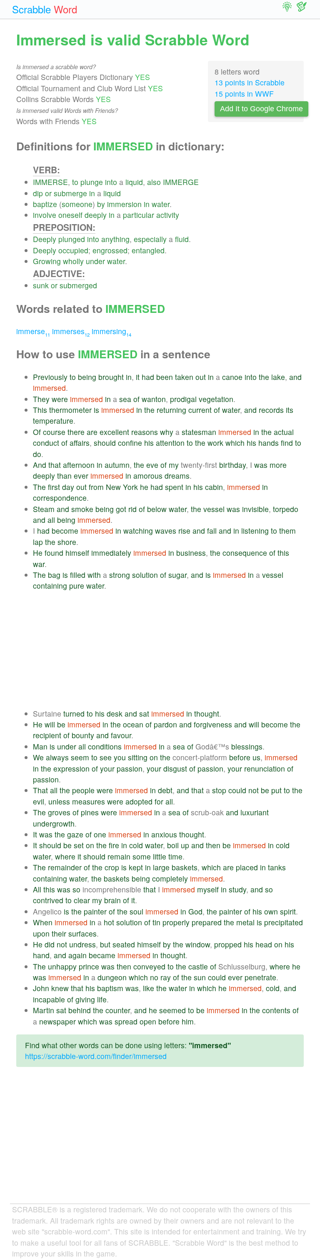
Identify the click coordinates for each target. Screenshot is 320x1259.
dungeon (112, 977)
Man (40, 746)
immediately (111, 552)
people (83, 790)
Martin (43, 1010)
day (68, 487)
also (154, 182)
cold (136, 845)
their (59, 933)
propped (228, 944)
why (166, 432)
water (161, 204)
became (102, 955)
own (271, 911)
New (113, 487)
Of (37, 432)
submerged (78, 285)
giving (85, 999)
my (174, 465)
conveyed (149, 966)
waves (165, 530)
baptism (110, 988)
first (54, 487)
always (57, 757)
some (141, 856)
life (102, 999)
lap (38, 542)
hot (109, 922)
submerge (70, 193)
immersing (111, 331)
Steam (44, 509)
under (95, 261)
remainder (65, 867)
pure (76, 585)
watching (138, 530)
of (136, 399)
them (287, 530)
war (39, 564)
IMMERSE (50, 182)
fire (114, 845)
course (54, 432)
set (79, 845)
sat (144, 713)
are (92, 432)
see (106, 757)
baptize (45, 204)
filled (77, 575)
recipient (47, 735)
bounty (83, 735)
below (157, 509)
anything (115, 239)
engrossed (110, 250)
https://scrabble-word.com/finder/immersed (96, 1056)
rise (184, 530)
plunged (71, 239)
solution (145, 575)
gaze (75, 834)
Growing (47, 261)
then (213, 845)
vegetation (216, 399)
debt (165, 790)
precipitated (283, 922)
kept (136, 867)
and (295, 377)
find (287, 442)
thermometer (70, 410)
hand (41, 955)
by (101, 204)
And (39, 465)
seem (80, 757)
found (54, 552)
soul (136, 911)
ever (81, 475)
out (200, 377)
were (60, 399)
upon (41, 933)
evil (38, 801)
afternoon (79, 465)
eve (152, 465)
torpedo (285, 509)
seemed (172, 1010)
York (130, 487)
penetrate (260, 977)
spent (174, 487)
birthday (232, 465)
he (144, 487)
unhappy (62, 966)
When (42, 922)
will (50, 724)
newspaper (57, 1021)
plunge (91, 182)
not (253, 790)
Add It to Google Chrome (261, 109)
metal (245, 922)
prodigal (183, 399)
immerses (71, 331)
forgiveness (213, 724)
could (237, 790)
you (120, 757)
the (264, 377)
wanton (154, 399)
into (111, 182)
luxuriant (254, 812)
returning (171, 410)
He (37, 552)
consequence (244, 552)
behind (79, 1010)
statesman (199, 432)
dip (38, 193)
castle (198, 966)
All (37, 889)
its (289, 410)
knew (60, 988)
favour (121, 735)
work (215, 442)
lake (278, 377)
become (65, 530)
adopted (138, 801)
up (185, 845)
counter (117, 1010)
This (40, 410)
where (65, 856)
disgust (175, 768)
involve (44, 215)
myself (208, 889)
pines (90, 812)
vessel (214, 509)
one (100, 834)
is (96, 410)
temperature (53, 420)
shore (67, 542)
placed (247, 867)
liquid (134, 182)
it (138, 377)
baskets (185, 867)
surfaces (82, 933)
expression (71, 768)
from (96, 487)
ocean (133, 724)
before (239, 757)
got (121, 509)
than (64, 475)
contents (276, 1010)
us (256, 757)
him (188, 1021)
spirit (288, 911)
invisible (255, 509)
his (149, 442)
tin (156, 922)
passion (129, 768)
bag (54, 575)
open (148, 1021)
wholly (73, 261)
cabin (214, 487)
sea (125, 399)
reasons (144, 432)
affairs (80, 442)
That (40, 790)
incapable (49, 999)
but (105, 944)
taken (184, 377)
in (92, 193)
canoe (232, 377)
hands (268, 442)
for (159, 801)
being (87, 377)
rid (132, 509)
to (75, 182)
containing (50, 585)
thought (206, 713)
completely (170, 878)
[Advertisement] (168, 650)
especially (150, 239)
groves (59, 812)
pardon (165, 724)
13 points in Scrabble (250, 82)
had (148, 377)
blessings (246, 746)
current (200, 410)
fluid (182, 239)
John (41, 988)
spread (126, 1021)
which (235, 442)
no (154, 977)
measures (88, 801)
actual (284, 432)
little (159, 856)
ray (165, 977)
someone (77, 204)
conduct (46, 442)
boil (173, 845)
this (283, 552)
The (39, 487)
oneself (70, 215)
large (161, 867)
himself (77, 552)
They (41, 399)
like (148, 988)
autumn (117, 465)
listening (255, 530)
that (54, 465)
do (37, 454)
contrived (48, 900)
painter (95, 911)
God (195, 911)
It (35, 834)
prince (89, 966)
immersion (124, 204)
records (271, 410)
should (105, 442)
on (154, 757)
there (76, 432)
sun (200, 977)
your (107, 768)
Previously (50, 377)
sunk (41, 285)
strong (119, 575)
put (276, 790)
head (263, 944)
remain (119, 856)
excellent (114, 432)
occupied (73, 250)
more (278, 465)
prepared (207, 922)
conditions (105, 746)
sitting (138, 757)
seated (123, 944)
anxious (164, 834)
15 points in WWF (244, 93)
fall (212, 530)
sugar (177, 575)
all (51, 520)
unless (59, 801)
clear (82, 900)
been (164, 377)
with (94, 575)
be (61, 724)
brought (111, 377)
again (77, 955)
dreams (177, 475)
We (38, 757)
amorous (147, 475)
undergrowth (54, 823)
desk (114, 713)
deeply (96, 215)
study (237, 889)
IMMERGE (181, 182)
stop (219, 790)
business (191, 552)
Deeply (44, 239)
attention (170, 442)
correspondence (60, 497)
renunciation (264, 768)
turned (74, 713)
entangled (148, 250)
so (76, 889)
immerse (33, 331)
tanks (277, 867)
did (50, 944)
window (197, 944)
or (48, 193)
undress (82, 944)
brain (112, 900)
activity (167, 215)
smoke (82, 509)
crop (112, 867)
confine (130, 442)
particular (138, 215)
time (175, 856)
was (261, 465)
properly (176, 922)
